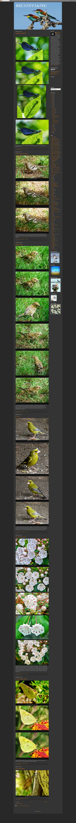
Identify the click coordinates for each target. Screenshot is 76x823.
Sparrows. (52, 236)
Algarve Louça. (53, 161)
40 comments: (26, 411)
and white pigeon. (53, 171)
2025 (52, 95)
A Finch (17, 416)
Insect (52, 214)
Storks (52, 241)
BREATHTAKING (31, 5)
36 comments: (26, 239)
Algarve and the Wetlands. (55, 157)
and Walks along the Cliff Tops (55, 169)
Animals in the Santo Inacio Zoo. (55, 172)
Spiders (52, 237)
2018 (52, 101)
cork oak (52, 193)
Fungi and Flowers (54, 208)
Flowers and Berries (54, 202)
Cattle (52, 191)
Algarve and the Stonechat (55, 155)
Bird (52, 180)
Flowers (52, 201)
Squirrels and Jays (54, 240)
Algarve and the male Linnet (55, 152)
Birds (18, 532)
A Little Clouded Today (21, 679)
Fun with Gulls (53, 207)
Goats (52, 210)
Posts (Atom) (21, 803)
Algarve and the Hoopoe (54, 150)
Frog (52, 206)
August (53, 113)
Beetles (52, 178)
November (53, 109)
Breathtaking (58, 32)
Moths (52, 227)
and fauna (52, 164)
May (53, 125)
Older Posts (45, 801)
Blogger (40, 811)
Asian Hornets (53, 174)
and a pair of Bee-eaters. (54, 163)
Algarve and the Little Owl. (55, 151)
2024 (52, 96)
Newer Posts (17, 801)
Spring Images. (53, 238)
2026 (52, 94)
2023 (52, 97)
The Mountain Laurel (21, 537)
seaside (52, 233)
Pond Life (52, 231)
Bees (52, 177)
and (52, 162)
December (53, 108)
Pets (52, 230)
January (53, 130)
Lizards (52, 219)
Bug (52, 187)
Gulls (52, 212)
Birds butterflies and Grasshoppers (54, 184)
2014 (52, 106)
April (53, 126)
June (53, 124)
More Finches (19, 244)
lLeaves (52, 220)
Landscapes (53, 218)
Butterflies (19, 764)
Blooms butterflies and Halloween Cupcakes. (54, 186)
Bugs (52, 188)
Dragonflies (19, 149)
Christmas (52, 192)
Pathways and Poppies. (54, 229)
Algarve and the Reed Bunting (55, 153)
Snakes (52, 235)
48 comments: (26, 148)
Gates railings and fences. (55, 209)
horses (52, 213)
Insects (52, 215)
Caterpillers (53, 190)
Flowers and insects (54, 204)
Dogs (52, 194)
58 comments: (26, 798)
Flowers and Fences (54, 203)
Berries (52, 179)
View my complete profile (54, 65)
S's (51, 232)
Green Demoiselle (20, 768)
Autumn (52, 175)
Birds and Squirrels (54, 182)
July (53, 114)
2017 (52, 102)
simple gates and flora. (54, 234)
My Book (52, 228)
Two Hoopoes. (53, 249)
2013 (52, 107)
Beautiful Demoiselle (21, 33)
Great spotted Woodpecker (55, 211)
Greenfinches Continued (22, 153)
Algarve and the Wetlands (55, 156)
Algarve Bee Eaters (54, 158)
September (54, 112)
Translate (57, 90)
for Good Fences (53, 205)
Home (32, 801)
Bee (52, 176)
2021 (52, 100)
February (53, 129)
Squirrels (52, 239)
